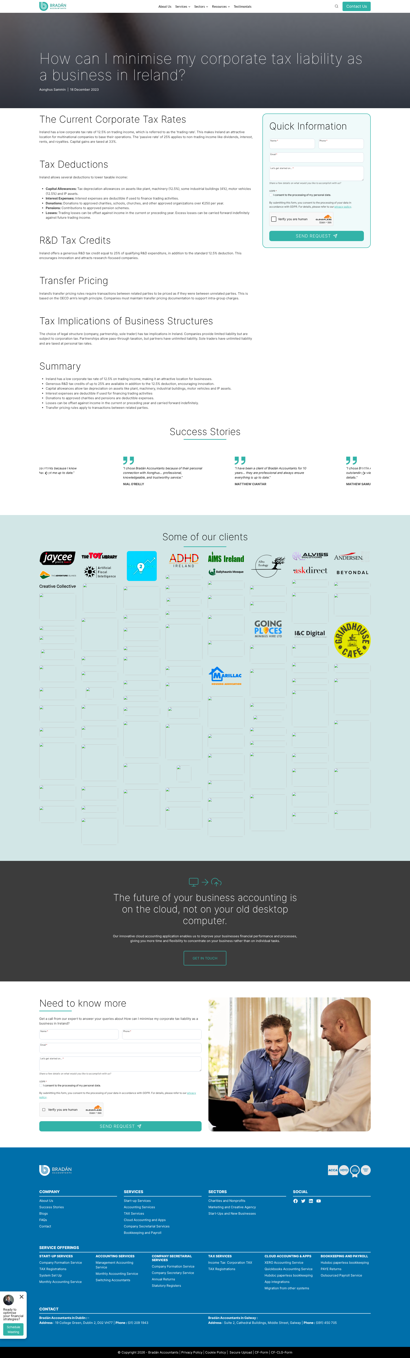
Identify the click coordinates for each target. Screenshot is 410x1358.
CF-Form (261, 1352)
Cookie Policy (215, 1352)
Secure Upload (241, 1352)
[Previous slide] (46, 473)
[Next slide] (363, 473)
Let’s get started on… (282, 168)
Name (274, 140)
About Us (164, 6)
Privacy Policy (191, 1352)
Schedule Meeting (13, 1329)
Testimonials (243, 6)
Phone (323, 140)
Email (273, 154)
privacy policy (342, 206)
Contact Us (356, 6)
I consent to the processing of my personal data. (302, 194)
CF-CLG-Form (281, 1352)
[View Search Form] (336, 6)
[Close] (22, 1297)
